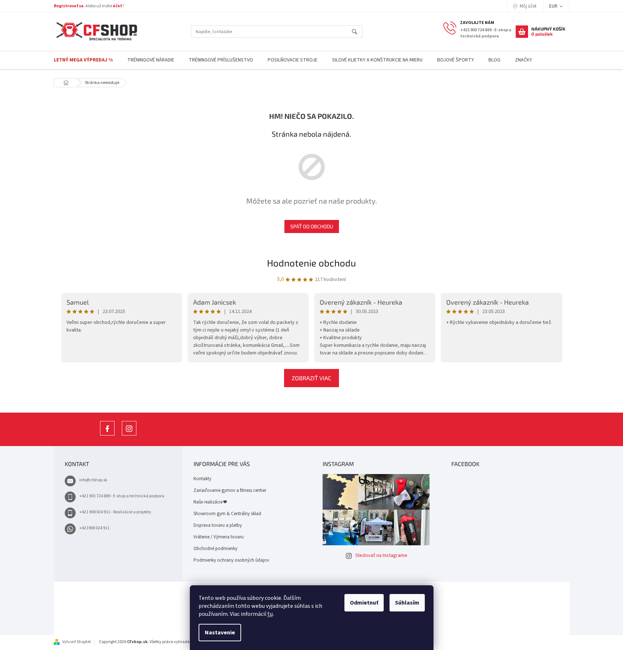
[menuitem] (83, 60)
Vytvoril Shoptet (76, 642)
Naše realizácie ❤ (210, 502)
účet (117, 6)
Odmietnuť (364, 603)
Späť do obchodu (311, 226)
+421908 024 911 (94, 528)
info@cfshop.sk (93, 480)
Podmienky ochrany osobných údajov (231, 560)
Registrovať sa (69, 6)
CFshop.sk (107, 435)
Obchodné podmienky (215, 548)
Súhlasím (407, 603)
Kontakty (202, 479)
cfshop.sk (129, 435)
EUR (554, 6)
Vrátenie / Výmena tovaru (218, 537)
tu (270, 614)
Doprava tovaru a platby (217, 525)
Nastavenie (220, 633)
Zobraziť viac (311, 377)
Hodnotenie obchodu (311, 262)
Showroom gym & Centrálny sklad (227, 513)
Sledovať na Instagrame (381, 555)
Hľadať (357, 32)
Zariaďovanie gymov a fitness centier (229, 490)
